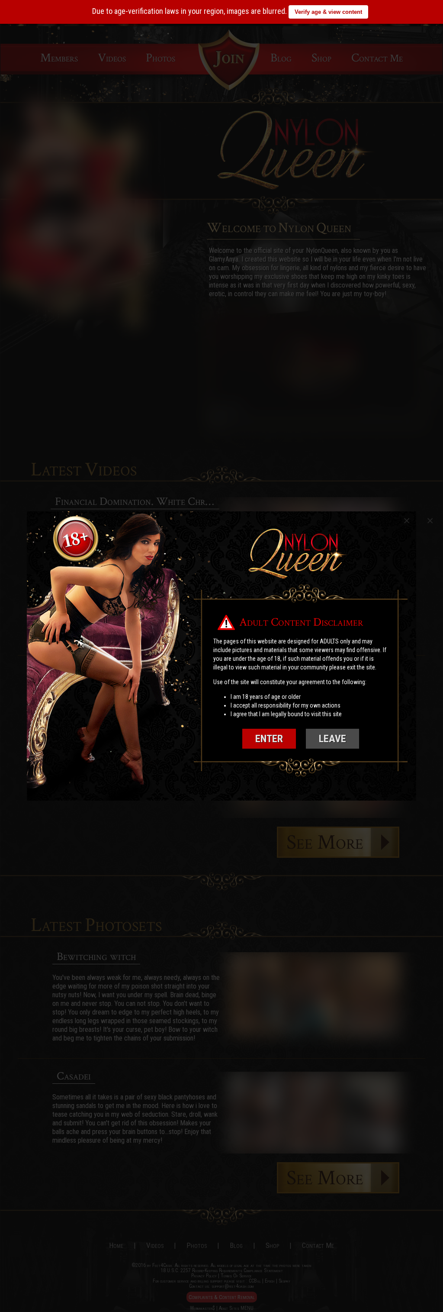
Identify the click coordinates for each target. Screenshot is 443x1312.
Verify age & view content (328, 12)
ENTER (269, 739)
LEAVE (332, 739)
